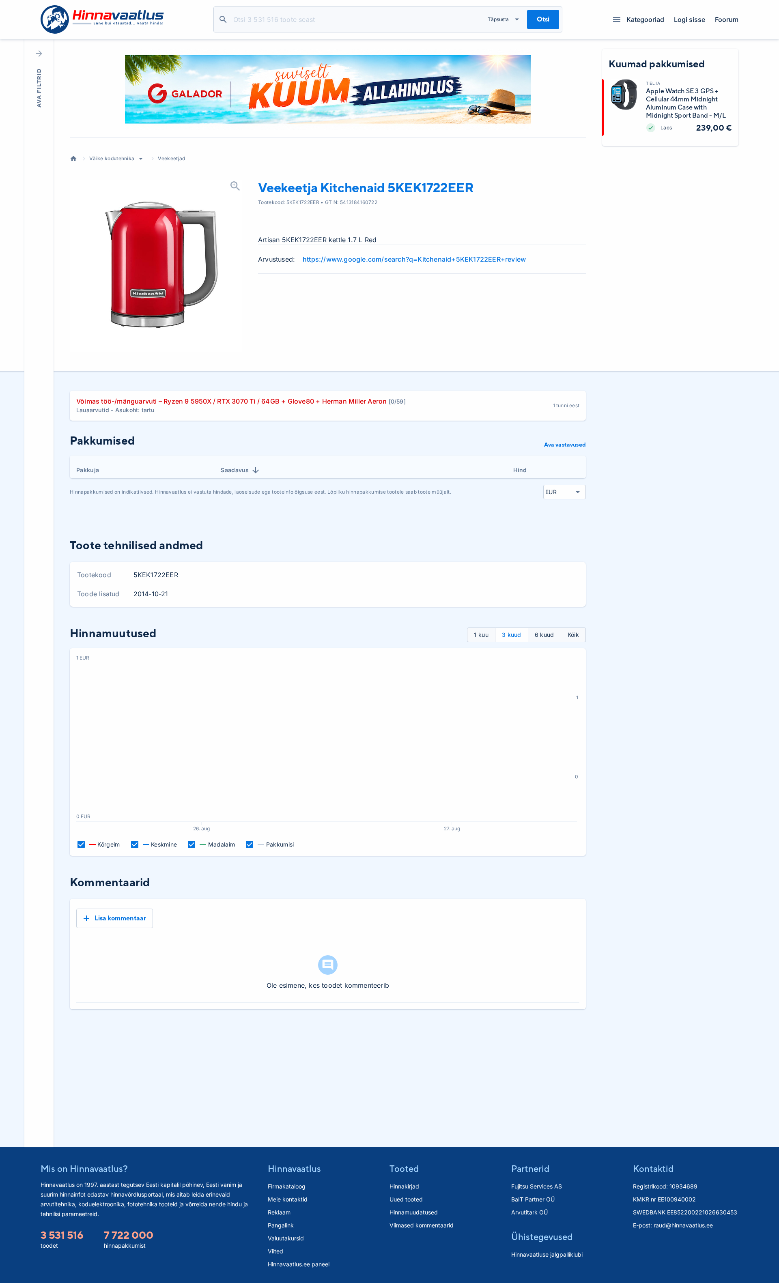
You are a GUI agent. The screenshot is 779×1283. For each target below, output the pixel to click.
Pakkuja (87, 469)
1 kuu (481, 634)
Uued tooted (406, 1199)
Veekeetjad (171, 158)
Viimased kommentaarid (422, 1225)
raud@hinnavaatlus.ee (683, 1225)
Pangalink (281, 1225)
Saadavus (235, 469)
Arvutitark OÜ (529, 1212)
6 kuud (544, 634)
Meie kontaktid (288, 1199)
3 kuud (511, 634)
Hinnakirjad (404, 1186)
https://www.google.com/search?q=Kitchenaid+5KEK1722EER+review (414, 259)
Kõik (573, 634)
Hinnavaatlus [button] (294, 1168)
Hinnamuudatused (414, 1212)
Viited (275, 1251)
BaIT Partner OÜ (533, 1199)
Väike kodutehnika (111, 158)
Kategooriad (645, 19)
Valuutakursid (286, 1238)
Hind (520, 469)
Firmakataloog (287, 1186)
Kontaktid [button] (653, 1168)
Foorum (726, 19)
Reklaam (279, 1212)
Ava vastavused (565, 444)
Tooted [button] (404, 1168)
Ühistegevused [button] (541, 1236)
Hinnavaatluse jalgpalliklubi (547, 1254)
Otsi (223, 19)
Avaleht (73, 158)
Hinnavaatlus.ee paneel (298, 1264)
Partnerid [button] (530, 1168)
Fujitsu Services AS (536, 1186)
